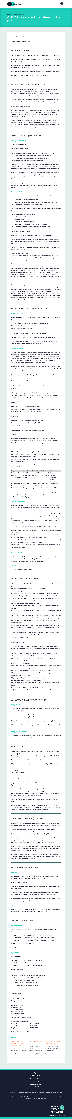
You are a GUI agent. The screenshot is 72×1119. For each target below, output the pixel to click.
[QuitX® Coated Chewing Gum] (36, 1048)
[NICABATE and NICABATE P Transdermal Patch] (53, 1048)
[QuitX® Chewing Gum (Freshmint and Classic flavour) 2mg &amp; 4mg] (19, 1049)
